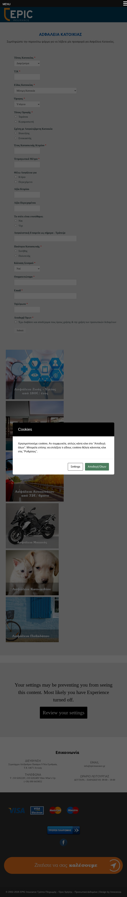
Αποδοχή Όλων (97, 466)
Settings (75, 466)
